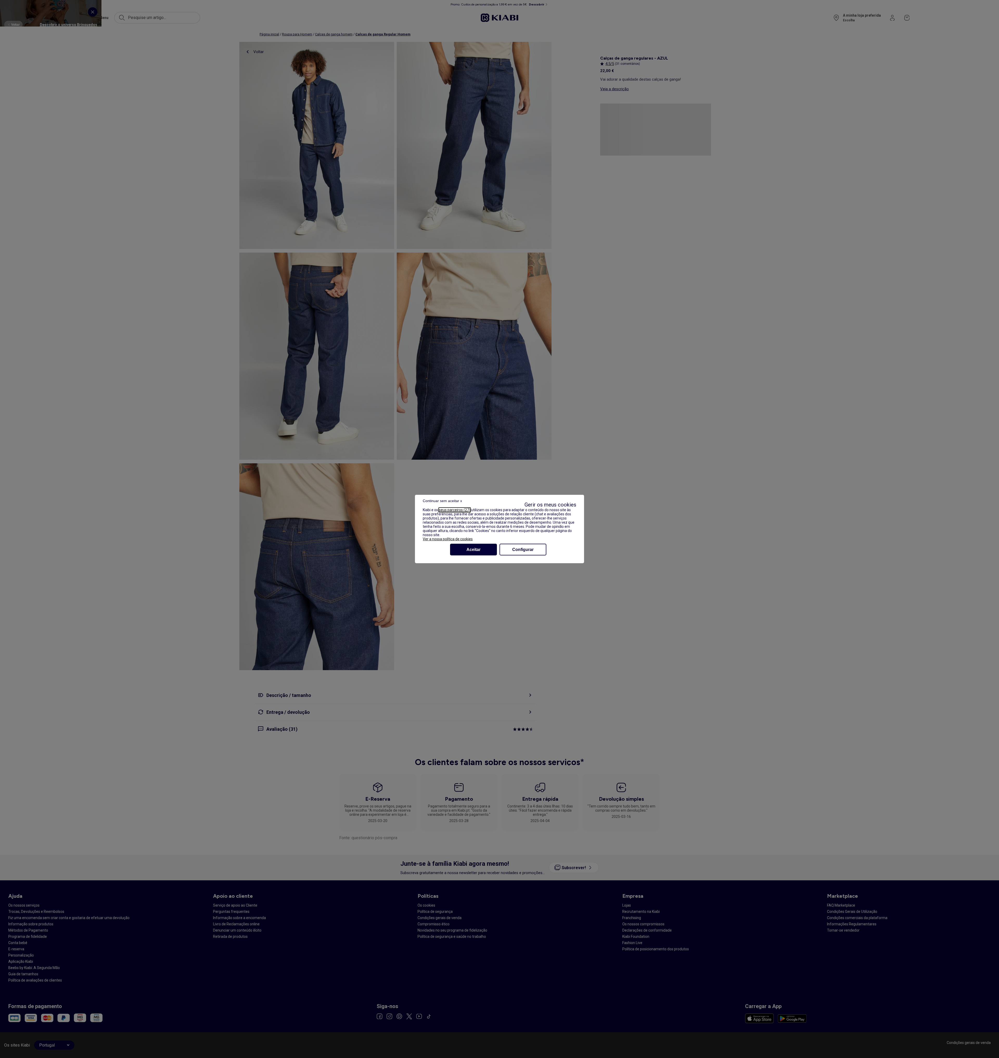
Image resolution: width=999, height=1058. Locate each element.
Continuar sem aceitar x (442, 501)
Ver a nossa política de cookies (448, 539)
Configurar (523, 549)
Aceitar (473, 549)
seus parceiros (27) (454, 510)
